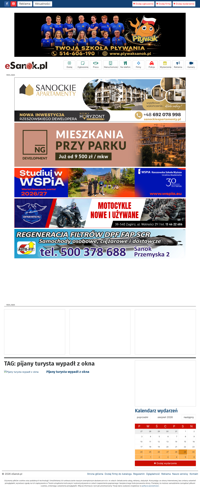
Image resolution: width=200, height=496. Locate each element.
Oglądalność (153, 473)
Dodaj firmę (164, 3)
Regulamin (139, 473)
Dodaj (69, 67)
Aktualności (42, 3)
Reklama (24, 3)
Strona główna (95, 473)
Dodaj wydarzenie (184, 3)
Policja (152, 67)
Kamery (191, 67)
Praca (96, 67)
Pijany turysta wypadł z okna (67, 372)
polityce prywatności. (150, 486)
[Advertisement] (100, 280)
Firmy (138, 67)
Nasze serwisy (180, 473)
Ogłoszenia (83, 67)
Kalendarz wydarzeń (156, 411)
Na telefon (125, 67)
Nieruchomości (111, 67)
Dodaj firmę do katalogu (118, 473)
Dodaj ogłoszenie (144, 3)
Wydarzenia (165, 67)
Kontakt (194, 473)
